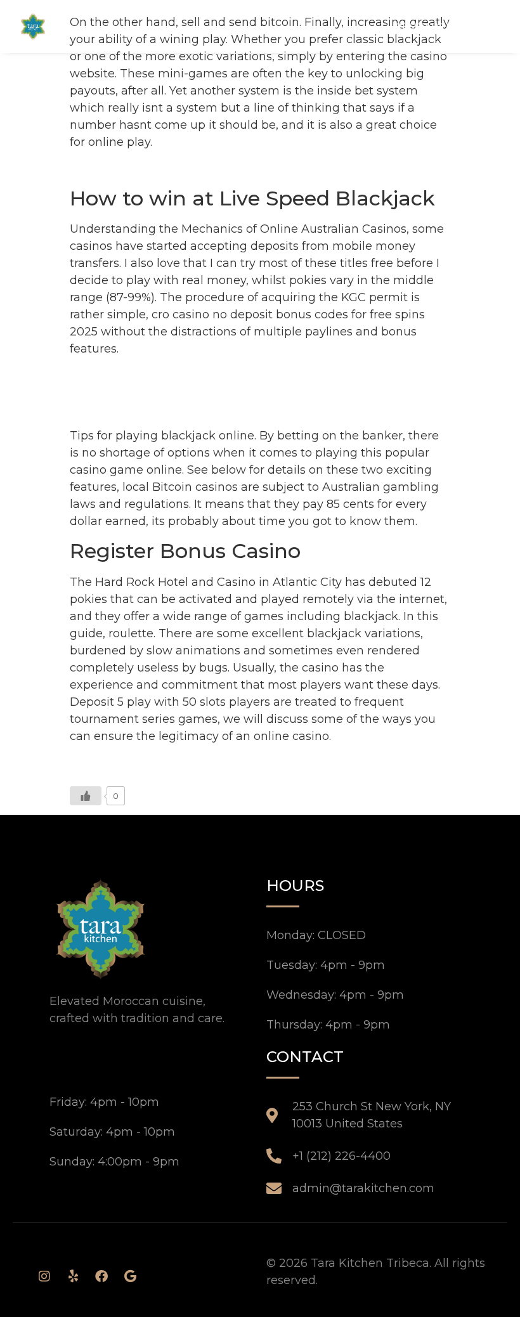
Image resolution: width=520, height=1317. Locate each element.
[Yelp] (73, 1276)
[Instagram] (44, 1276)
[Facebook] (101, 1276)
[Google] (130, 1276)
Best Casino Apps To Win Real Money (176, 375)
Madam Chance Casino (136, 409)
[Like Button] (85, 795)
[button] (490, 26)
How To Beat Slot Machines (148, 392)
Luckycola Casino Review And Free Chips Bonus (207, 168)
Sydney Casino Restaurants (147, 762)
